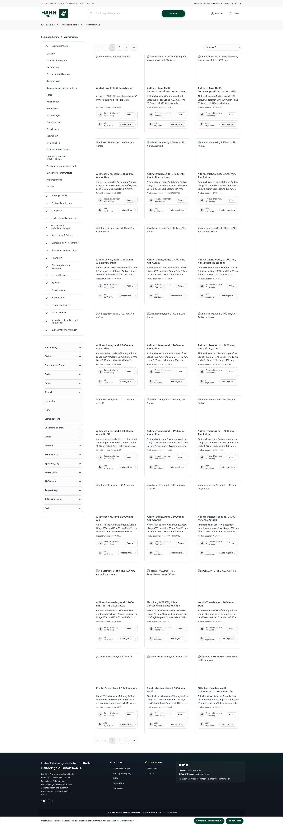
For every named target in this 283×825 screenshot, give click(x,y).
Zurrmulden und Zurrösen (58, 74)
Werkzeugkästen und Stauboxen (61, 266)
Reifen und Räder (59, 313)
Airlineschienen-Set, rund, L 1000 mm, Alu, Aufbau (216, 518)
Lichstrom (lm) (52, 419)
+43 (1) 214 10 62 (57, 3)
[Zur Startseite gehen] (54, 13)
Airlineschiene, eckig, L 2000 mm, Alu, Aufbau (217, 176)
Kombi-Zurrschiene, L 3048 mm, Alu (116, 688)
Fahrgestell (57, 211)
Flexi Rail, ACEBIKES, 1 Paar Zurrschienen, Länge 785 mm (163, 604)
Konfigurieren (235, 821)
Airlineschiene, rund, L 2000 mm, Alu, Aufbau (216, 433)
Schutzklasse (51, 455)
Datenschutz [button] (118, 783)
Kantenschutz (53, 68)
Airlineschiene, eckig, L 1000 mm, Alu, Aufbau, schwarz (166, 176)
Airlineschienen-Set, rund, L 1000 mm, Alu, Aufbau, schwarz (115, 604)
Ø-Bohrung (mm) (53, 499)
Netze (49, 95)
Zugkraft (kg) (51, 490)
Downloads (152, 769)
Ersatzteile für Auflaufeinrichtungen (61, 227)
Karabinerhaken (54, 81)
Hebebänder (52, 109)
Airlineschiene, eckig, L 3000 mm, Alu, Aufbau (166, 261)
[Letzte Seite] (134, 47)
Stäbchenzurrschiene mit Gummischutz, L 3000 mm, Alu (215, 690)
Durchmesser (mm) (55, 365)
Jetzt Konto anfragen (211, 3)
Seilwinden (57, 258)
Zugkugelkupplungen (62, 203)
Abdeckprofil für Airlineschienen (114, 88)
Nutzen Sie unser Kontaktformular (215, 779)
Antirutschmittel (54, 180)
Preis (47, 508)
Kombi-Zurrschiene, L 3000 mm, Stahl (216, 604)
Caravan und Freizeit (61, 305)
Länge (48, 437)
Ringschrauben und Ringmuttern (62, 88)
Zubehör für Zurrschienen (58, 150)
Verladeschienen (59, 290)
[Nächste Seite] (126, 47)
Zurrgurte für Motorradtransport (61, 166)
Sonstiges (51, 187)
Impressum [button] (118, 788)
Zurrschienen (53, 129)
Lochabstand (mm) (54, 428)
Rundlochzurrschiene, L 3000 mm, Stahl (166, 690)
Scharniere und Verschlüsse (64, 250)
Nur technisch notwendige (209, 821)
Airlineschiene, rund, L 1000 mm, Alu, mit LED (114, 433)
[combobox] (127, 13)
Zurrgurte (51, 54)
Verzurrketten (53, 102)
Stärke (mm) (51, 472)
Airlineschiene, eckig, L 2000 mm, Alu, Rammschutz (115, 261)
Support (151, 774)
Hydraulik (56, 283)
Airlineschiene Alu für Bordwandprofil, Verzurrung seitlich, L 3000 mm (218, 90)
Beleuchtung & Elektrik (62, 235)
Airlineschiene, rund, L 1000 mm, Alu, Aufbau (114, 347)
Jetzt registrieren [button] (127, 124)
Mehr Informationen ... (126, 821)
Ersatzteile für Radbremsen (64, 218)
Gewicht (49, 392)
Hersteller (50, 401)
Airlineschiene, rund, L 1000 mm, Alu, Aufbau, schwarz (216, 347)
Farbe (48, 374)
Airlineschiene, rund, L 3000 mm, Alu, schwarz (165, 518)
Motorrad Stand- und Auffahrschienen (56, 158)
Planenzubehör (59, 298)
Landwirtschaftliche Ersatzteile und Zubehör (65, 321)
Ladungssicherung (60, 46)
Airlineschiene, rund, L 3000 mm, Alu (114, 518)
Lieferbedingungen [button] (121, 769)
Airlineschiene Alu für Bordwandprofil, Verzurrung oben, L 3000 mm (167, 90)
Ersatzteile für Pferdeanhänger (65, 243)
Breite (48, 356)
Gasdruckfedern (59, 275)
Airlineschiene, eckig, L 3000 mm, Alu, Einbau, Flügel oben (217, 261)
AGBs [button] (115, 778)
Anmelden (131, 115)
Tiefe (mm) (50, 481)
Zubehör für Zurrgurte (57, 61)
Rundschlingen (53, 116)
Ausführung (51, 347)
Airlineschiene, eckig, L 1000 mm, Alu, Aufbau (115, 176)
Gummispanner (54, 122)
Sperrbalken (52, 136)
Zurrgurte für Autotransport (59, 173)
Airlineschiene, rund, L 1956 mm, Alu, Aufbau (165, 433)
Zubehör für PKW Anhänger (64, 330)
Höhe (47, 410)
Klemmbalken (53, 143)
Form (47, 383)
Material (49, 446)
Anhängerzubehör (60, 196)
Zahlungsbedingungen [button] (123, 774)
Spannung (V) (52, 463)
